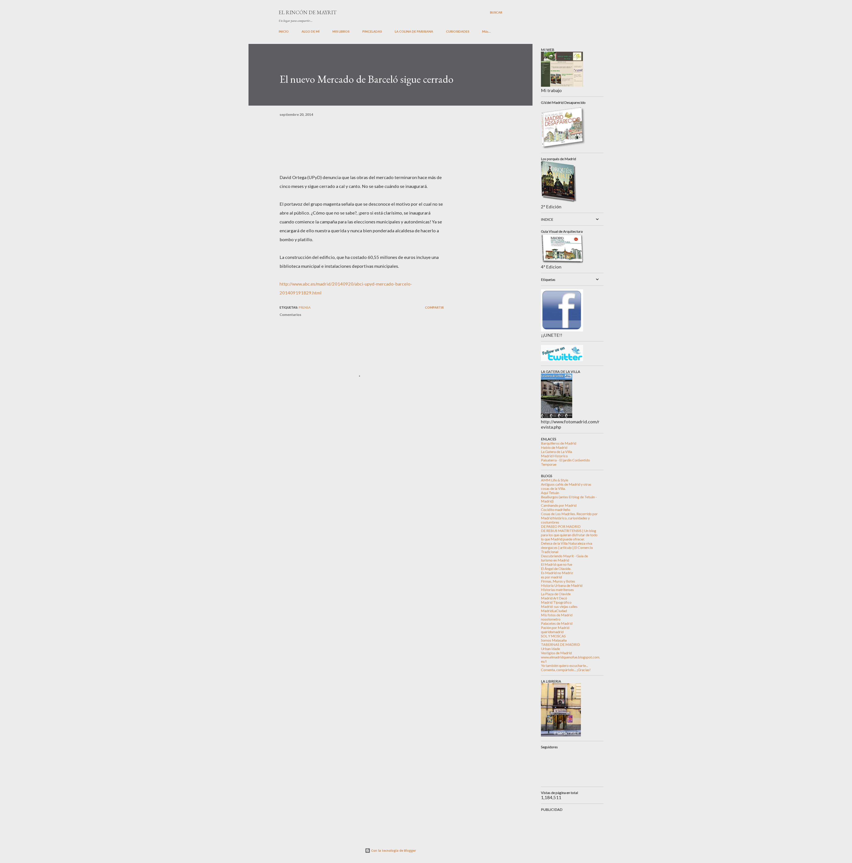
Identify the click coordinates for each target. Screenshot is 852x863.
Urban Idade (550, 648)
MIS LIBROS (340, 31)
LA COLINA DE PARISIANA (414, 31)
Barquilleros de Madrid (558, 443)
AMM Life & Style (554, 480)
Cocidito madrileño (555, 509)
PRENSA (305, 307)
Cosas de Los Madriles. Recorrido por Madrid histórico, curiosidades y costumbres (569, 518)
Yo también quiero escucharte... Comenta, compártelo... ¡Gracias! (566, 667)
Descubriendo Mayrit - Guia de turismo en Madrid (564, 558)
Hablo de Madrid (554, 447)
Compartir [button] (434, 307)
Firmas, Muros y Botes (558, 581)
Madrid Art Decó (554, 598)
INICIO (284, 31)
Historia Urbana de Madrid (561, 585)
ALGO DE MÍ (311, 31)
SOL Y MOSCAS (553, 636)
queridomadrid (552, 632)
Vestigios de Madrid (556, 653)
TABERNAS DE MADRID (560, 644)
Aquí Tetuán (550, 493)
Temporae (548, 464)
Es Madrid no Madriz (557, 573)
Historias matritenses (557, 589)
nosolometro (550, 619)
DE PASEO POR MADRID (561, 526)
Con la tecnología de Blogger (393, 850)
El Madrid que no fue (556, 564)
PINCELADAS (372, 31)
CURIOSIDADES (457, 31)
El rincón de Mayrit (308, 12)
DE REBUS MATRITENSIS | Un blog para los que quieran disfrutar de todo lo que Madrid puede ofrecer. (569, 534)
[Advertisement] (355, 463)
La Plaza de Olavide (556, 594)
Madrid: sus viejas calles (559, 606)
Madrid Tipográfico (556, 602)
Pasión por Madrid (555, 627)
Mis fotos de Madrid (556, 615)
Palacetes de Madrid (556, 623)
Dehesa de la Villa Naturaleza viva (566, 543)
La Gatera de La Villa (556, 451)
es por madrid (551, 577)
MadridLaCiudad (554, 611)
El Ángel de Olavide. (556, 568)
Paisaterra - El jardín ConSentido (565, 460)
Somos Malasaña (554, 640)
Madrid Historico (554, 456)
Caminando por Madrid (558, 505)
